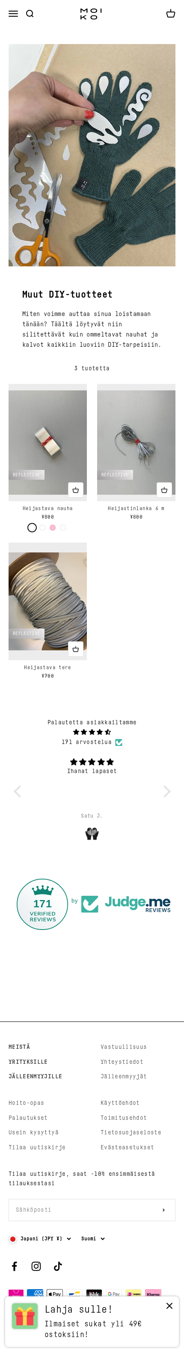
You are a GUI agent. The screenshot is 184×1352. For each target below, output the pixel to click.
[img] (92, 732)
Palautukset (28, 1118)
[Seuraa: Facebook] (14, 1266)
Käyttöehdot (120, 1103)
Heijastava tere (47, 667)
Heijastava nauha (48, 508)
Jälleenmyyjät (124, 1077)
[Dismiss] (169, 1308)
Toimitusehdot (124, 1118)
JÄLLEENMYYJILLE (35, 1077)
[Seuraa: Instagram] (36, 1266)
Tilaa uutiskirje (37, 1148)
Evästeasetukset (127, 1148)
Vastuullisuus (124, 1047)
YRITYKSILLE (28, 1062)
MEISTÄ (19, 1047)
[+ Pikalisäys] (75, 490)
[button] (19, 791)
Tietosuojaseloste (131, 1133)
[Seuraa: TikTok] (58, 1266)
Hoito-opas (27, 1103)
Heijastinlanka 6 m (136, 508)
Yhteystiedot (122, 1062)
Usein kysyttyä (34, 1133)
